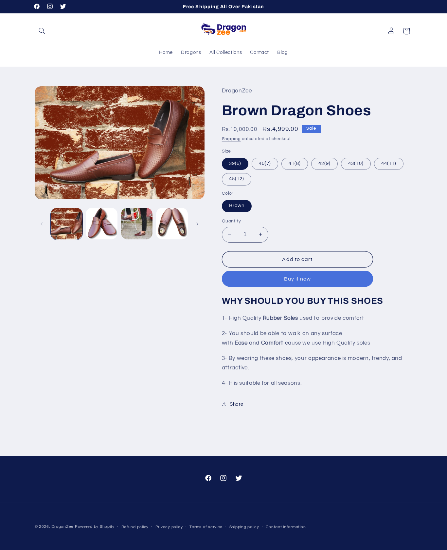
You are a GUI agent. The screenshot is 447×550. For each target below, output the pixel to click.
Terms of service (206, 527)
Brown (236, 205)
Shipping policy (244, 527)
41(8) (295, 163)
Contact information (286, 527)
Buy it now (297, 278)
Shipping (231, 139)
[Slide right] (197, 224)
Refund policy (135, 527)
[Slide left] (42, 224)
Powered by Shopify (95, 526)
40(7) (265, 163)
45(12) (236, 178)
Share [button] (236, 403)
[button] (42, 31)
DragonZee (62, 526)
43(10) (355, 163)
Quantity (231, 221)
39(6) (235, 163)
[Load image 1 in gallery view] (66, 223)
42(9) (324, 163)
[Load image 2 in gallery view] (101, 223)
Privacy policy (169, 527)
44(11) (388, 163)
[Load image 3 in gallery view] (137, 223)
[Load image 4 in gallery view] (172, 223)
